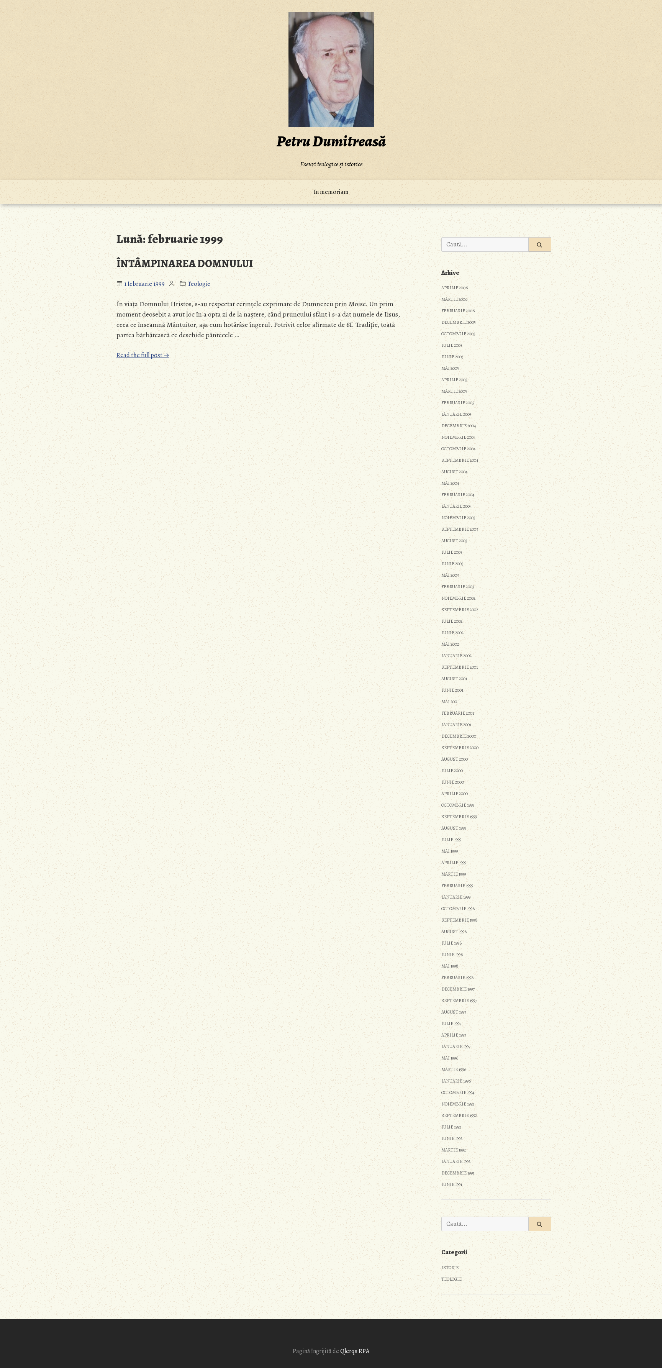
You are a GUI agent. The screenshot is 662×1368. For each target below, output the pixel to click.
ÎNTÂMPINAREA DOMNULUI (184, 263)
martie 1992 (453, 1150)
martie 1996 (453, 1069)
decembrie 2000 (458, 736)
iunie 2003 (452, 564)
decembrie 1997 (458, 989)
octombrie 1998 (458, 908)
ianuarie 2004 (456, 506)
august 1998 (454, 931)
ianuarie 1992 (455, 1161)
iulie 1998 (451, 943)
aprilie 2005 (454, 380)
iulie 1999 (451, 840)
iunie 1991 (451, 1184)
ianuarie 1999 (455, 897)
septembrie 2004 (459, 460)
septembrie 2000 (459, 748)
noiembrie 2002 (458, 598)
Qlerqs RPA (354, 1351)
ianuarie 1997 (455, 1046)
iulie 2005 (451, 345)
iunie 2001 (452, 690)
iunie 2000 (452, 782)
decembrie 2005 (458, 322)
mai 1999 (449, 851)
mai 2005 (450, 368)
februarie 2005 (457, 403)
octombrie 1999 (457, 805)
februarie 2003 (457, 587)
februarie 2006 (458, 311)
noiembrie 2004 (458, 437)
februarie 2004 (457, 495)
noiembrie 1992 (457, 1104)
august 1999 (453, 828)
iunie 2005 (452, 357)
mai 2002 (450, 644)
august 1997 (453, 1012)
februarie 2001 (457, 713)
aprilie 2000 (454, 794)
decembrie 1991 (457, 1173)
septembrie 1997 (459, 1000)
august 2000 (454, 759)
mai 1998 (450, 966)
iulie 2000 (452, 771)
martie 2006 (454, 299)
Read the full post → (142, 355)
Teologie (199, 284)
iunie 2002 (452, 633)
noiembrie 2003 (458, 518)
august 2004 (454, 472)
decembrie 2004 (458, 426)
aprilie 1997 (453, 1035)
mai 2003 (450, 575)
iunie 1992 (451, 1138)
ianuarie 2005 (456, 414)
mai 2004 (450, 483)
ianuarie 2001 (456, 725)
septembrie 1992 (459, 1115)
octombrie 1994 (457, 1092)
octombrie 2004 (458, 449)
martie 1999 (453, 874)
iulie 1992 (451, 1127)
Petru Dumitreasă (331, 141)
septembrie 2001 (459, 667)
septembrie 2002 (459, 610)
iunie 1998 (452, 954)
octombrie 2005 (458, 334)
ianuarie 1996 (456, 1081)
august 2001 (454, 679)
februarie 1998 (457, 977)
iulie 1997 (451, 1023)
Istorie (450, 1268)
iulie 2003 (451, 552)
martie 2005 (454, 391)
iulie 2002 (451, 621)
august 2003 (454, 541)
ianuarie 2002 (456, 656)
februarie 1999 (457, 885)
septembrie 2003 (459, 529)
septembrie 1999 (459, 817)
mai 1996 (449, 1058)
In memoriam (331, 192)
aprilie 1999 (453, 863)
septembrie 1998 (459, 920)
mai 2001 (450, 702)
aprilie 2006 (454, 288)
